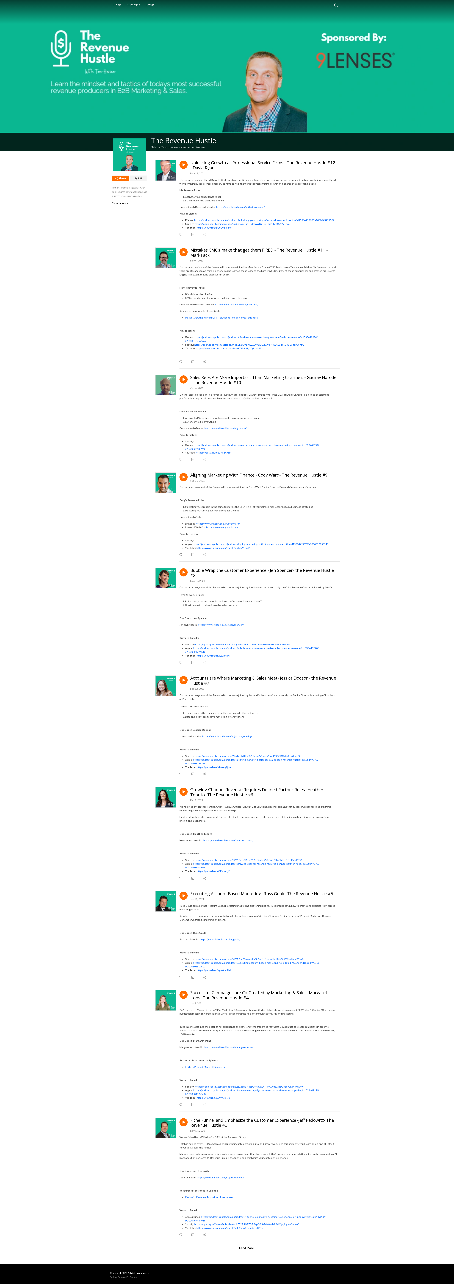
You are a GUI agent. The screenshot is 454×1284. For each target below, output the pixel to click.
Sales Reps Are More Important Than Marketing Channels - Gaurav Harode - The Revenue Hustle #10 (263, 380)
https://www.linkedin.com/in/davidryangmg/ (240, 207)
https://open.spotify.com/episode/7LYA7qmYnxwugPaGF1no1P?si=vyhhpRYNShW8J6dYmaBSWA (249, 959)
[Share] (205, 234)
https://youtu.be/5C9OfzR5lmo (214, 227)
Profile (150, 5)
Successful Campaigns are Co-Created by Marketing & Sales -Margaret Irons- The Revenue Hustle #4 (258, 995)
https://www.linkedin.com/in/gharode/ (225, 428)
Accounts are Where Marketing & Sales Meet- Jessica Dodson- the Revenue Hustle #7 (263, 680)
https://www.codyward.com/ (222, 527)
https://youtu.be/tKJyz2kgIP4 (213, 655)
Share (122, 178)
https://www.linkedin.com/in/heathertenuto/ (228, 840)
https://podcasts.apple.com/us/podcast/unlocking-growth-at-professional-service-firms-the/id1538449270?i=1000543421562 (264, 220)
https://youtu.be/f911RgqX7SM (213, 452)
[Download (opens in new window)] (193, 234)
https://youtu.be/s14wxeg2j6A (214, 767)
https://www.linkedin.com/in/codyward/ (218, 523)
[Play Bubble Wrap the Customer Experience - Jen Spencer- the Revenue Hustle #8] (183, 572)
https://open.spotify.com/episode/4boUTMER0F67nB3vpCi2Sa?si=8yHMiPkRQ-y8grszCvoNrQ (246, 1224)
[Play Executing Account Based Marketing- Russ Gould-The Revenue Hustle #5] (183, 896)
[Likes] (181, 234)
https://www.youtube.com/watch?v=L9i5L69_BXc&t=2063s (229, 1227)
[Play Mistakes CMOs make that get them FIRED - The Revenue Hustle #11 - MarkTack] (183, 252)
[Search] (336, 5)
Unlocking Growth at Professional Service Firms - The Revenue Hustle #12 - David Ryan (262, 165)
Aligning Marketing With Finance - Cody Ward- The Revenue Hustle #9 (259, 475)
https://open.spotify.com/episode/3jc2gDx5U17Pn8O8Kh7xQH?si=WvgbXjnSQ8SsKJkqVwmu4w (249, 1086)
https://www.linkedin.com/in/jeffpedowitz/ (220, 1177)
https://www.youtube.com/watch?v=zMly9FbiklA (223, 547)
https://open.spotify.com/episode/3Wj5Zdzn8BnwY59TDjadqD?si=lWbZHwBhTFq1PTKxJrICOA (249, 859)
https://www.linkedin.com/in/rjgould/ (220, 939)
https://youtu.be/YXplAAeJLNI (214, 970)
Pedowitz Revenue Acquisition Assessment (209, 1197)
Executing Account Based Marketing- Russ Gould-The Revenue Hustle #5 (261, 893)
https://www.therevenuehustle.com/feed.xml (179, 147)
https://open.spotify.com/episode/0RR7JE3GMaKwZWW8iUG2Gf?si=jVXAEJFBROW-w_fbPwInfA (249, 344)
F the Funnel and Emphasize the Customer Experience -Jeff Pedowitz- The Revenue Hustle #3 (262, 1123)
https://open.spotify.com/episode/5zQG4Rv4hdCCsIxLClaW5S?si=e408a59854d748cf (242, 644)
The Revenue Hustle (183, 140)
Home (117, 5)
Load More (246, 1247)
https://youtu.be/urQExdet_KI (214, 871)
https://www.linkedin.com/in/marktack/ (236, 304)
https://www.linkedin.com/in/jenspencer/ (221, 624)
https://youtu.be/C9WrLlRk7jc (213, 1097)
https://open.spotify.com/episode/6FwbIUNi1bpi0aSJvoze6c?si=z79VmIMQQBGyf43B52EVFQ (247, 756)
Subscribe (133, 5)
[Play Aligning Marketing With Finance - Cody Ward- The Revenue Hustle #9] (183, 477)
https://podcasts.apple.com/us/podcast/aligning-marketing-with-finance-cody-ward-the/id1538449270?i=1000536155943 (260, 544)
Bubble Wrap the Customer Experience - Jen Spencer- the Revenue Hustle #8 (262, 573)
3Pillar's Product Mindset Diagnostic (205, 1066)
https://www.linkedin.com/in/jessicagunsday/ (227, 736)
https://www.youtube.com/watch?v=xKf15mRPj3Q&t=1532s (230, 348)
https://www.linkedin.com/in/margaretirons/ (228, 1047)
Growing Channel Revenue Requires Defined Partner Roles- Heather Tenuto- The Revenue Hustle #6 (256, 792)
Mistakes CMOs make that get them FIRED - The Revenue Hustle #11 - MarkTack (259, 252)
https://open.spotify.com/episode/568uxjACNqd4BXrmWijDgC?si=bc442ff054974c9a (242, 223)
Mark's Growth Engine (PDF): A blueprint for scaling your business (221, 317)
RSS (140, 178)
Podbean (134, 1277)
